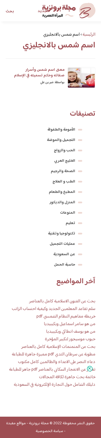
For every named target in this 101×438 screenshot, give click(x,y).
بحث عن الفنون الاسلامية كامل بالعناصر (62, 301)
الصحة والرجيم (63, 171)
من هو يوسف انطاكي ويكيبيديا (70, 332)
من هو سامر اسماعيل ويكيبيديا (69, 324)
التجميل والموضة (61, 140)
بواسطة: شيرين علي (52, 82)
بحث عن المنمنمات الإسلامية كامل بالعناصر (58, 347)
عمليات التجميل (62, 244)
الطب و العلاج (63, 181)
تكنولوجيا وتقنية (61, 233)
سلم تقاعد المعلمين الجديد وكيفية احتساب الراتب (53, 309)
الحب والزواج (64, 150)
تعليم (70, 223)
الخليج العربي (64, 161)
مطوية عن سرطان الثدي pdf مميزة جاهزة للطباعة (53, 354)
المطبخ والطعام (62, 192)
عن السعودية (64, 254)
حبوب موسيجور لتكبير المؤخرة (70, 339)
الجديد (43, 11)
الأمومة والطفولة (61, 129)
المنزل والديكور (62, 202)
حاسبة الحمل (64, 264)
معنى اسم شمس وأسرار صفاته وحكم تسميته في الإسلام (39, 73)
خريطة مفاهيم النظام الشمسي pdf (65, 316)
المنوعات (67, 212)
